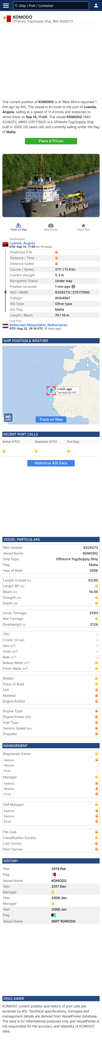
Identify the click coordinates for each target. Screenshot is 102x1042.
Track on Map (51, 419)
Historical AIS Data (51, 463)
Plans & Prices (51, 141)
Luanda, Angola (22, 243)
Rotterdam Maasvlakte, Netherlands (38, 325)
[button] (96, 5)
